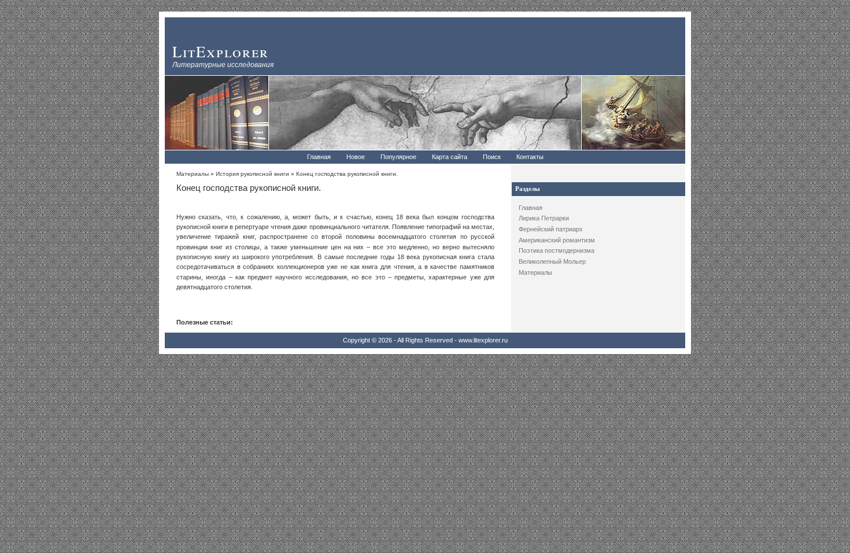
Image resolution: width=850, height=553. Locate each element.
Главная (319, 156)
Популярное (398, 156)
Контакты (530, 156)
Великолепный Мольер (552, 261)
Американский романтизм (557, 240)
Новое (355, 156)
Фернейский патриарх (551, 229)
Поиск (492, 156)
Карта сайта (449, 156)
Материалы (535, 272)
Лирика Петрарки (544, 218)
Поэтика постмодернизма (556, 250)
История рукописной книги (252, 174)
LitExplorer (220, 51)
